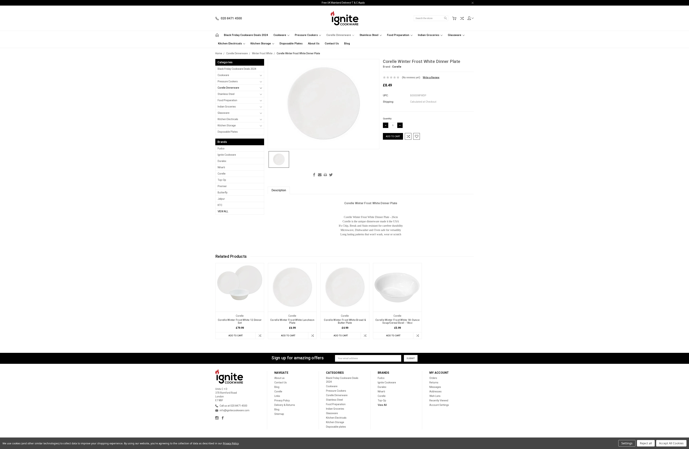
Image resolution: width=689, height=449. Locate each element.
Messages (435, 387)
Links (277, 396)
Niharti (221, 167)
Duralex (222, 161)
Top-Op (222, 179)
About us (313, 43)
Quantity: (387, 118)
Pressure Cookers (306, 35)
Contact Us (332, 43)
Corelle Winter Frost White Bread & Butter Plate (345, 321)
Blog (347, 43)
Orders (433, 378)
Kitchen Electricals (230, 43)
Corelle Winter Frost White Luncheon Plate (292, 321)
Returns (433, 382)
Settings (626, 443)
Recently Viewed (438, 400)
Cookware (280, 35)
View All (223, 211)
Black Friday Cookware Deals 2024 (246, 35)
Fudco (221, 148)
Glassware (455, 35)
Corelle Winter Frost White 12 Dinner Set (240, 321)
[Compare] (462, 18)
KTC (220, 205)
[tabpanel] (240, 301)
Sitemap (279, 414)
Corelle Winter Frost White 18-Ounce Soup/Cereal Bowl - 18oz (397, 321)
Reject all (646, 443)
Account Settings (439, 405)
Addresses (435, 391)
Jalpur (221, 198)
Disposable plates (291, 43)
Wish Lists (434, 396)
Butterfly (223, 192)
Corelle (222, 173)
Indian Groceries (429, 35)
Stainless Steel (369, 35)
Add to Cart (235, 335)
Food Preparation (398, 35)
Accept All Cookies (671, 443)
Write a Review (431, 77)
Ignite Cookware (227, 154)
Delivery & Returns (284, 405)
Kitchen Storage (261, 43)
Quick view (239, 297)
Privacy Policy (282, 400)
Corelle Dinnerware (339, 35)
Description (278, 190)
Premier (222, 186)
